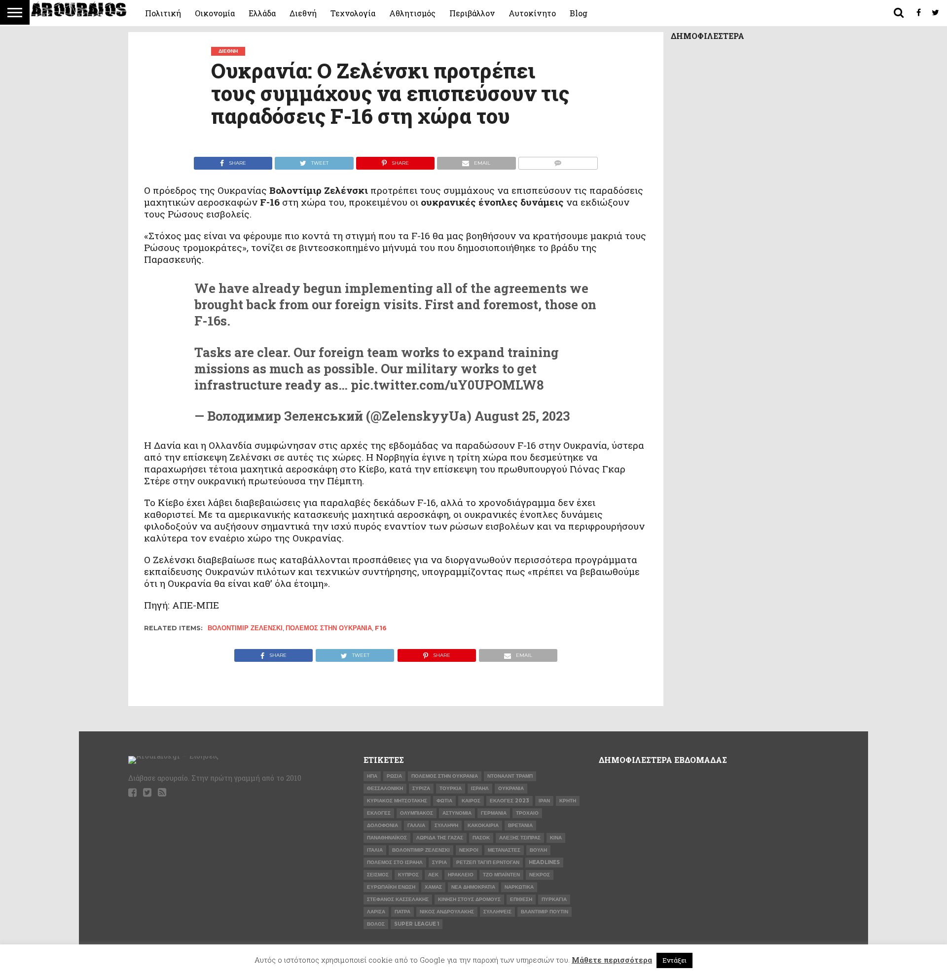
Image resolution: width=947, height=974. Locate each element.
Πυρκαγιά (554, 899)
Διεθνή (303, 13)
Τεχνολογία (352, 13)
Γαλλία (416, 825)
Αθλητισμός (412, 13)
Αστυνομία (457, 813)
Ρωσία (394, 776)
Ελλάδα (262, 13)
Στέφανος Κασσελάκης (398, 899)
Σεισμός (378, 874)
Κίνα (556, 837)
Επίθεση (521, 899)
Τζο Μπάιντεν (501, 874)
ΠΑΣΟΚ (481, 837)
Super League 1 (416, 924)
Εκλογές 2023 (509, 800)
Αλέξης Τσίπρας (520, 837)
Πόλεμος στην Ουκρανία (329, 628)
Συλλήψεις (497, 911)
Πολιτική (163, 13)
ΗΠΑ (372, 776)
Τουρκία (450, 788)
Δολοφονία (382, 825)
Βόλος (376, 924)
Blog (578, 13)
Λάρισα (376, 911)
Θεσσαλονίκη (385, 788)
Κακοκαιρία (483, 825)
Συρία (439, 862)
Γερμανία (494, 813)
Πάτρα (402, 911)
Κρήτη (567, 800)
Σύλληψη (446, 825)
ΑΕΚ (433, 874)
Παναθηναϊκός (387, 837)
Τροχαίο (527, 813)
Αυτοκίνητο (532, 13)
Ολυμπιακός (416, 813)
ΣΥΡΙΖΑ (421, 788)
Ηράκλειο (461, 874)
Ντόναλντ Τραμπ (510, 776)
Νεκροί (468, 850)
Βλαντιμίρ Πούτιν (544, 911)
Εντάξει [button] (674, 960)
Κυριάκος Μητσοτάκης (397, 800)
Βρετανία (520, 825)
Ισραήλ (480, 788)
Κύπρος (408, 874)
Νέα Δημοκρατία (473, 887)
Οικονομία (215, 13)
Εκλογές (379, 813)
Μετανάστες (504, 850)
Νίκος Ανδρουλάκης (447, 911)
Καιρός (471, 800)
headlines (544, 862)
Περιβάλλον (472, 13)
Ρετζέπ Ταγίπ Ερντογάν (487, 862)
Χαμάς (433, 887)
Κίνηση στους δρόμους (469, 899)
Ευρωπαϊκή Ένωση (391, 887)
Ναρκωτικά (519, 887)
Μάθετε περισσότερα (612, 960)
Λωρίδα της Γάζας (439, 837)
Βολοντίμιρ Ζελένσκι (245, 628)
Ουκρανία (511, 788)
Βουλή (538, 850)
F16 (381, 628)
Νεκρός (539, 874)
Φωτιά (444, 800)
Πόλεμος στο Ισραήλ (395, 862)
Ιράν (544, 800)
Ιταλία (375, 850)
